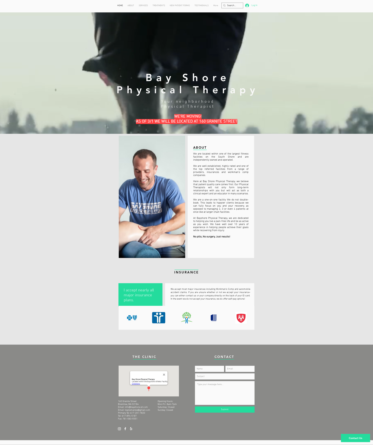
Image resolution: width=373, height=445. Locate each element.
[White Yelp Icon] (131, 429)
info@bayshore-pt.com (136, 407)
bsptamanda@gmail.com (137, 410)
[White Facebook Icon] (125, 429)
